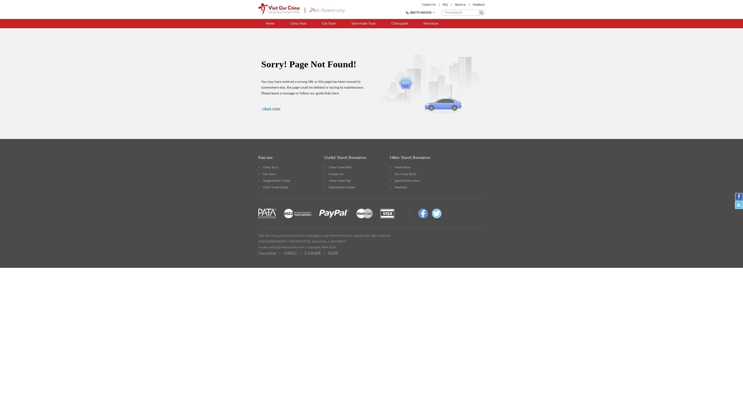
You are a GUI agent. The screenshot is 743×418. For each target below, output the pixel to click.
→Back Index (270, 109)
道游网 (333, 253)
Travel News (403, 167)
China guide (399, 23)
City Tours (329, 23)
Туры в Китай (267, 253)
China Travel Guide (275, 187)
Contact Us (429, 4)
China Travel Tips (340, 180)
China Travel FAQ (340, 167)
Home (270, 23)
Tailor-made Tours (363, 23)
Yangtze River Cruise (276, 180)
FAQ (445, 4)
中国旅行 (290, 253)
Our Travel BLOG (405, 174)
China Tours (298, 23)
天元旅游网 (312, 253)
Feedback (479, 4)
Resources (431, 23)
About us (460, 4)
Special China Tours (407, 180)
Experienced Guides (342, 187)
